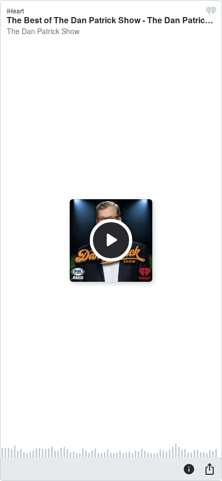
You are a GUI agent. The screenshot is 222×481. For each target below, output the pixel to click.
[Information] (189, 468)
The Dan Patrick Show (43, 31)
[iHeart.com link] (211, 13)
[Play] (111, 240)
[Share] (209, 468)
